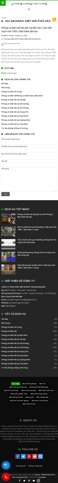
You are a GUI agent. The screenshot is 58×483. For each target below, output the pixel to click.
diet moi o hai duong (40, 400)
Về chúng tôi (21, 466)
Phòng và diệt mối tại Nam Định (14, 116)
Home (3, 18)
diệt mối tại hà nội (16, 397)
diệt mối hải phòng (29, 384)
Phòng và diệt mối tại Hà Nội (13, 99)
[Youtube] (34, 456)
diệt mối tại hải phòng (38, 394)
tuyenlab (42, 477)
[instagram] (40, 456)
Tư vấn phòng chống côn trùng (14, 128)
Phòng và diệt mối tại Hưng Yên (29, 39)
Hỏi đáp (4, 83)
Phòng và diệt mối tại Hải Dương (15, 104)
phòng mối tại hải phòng (38, 387)
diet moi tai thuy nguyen (19, 400)
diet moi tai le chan (11, 390)
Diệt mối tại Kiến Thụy (19, 394)
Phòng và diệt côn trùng (11, 91)
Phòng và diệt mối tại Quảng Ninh (15, 120)
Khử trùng (5, 87)
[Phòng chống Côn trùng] (29, 3)
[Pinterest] (29, 456)
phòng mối (29, 397)
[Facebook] (17, 456)
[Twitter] (23, 456)
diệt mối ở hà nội (28, 404)
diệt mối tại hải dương (18, 387)
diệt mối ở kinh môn (46, 390)
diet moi (42, 384)
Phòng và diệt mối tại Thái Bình (14, 124)
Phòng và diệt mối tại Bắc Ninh (30, 95)
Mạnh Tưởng (9, 35)
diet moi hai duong (28, 390)
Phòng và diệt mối (10, 39)
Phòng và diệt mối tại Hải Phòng (15, 108)
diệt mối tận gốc (42, 397)
